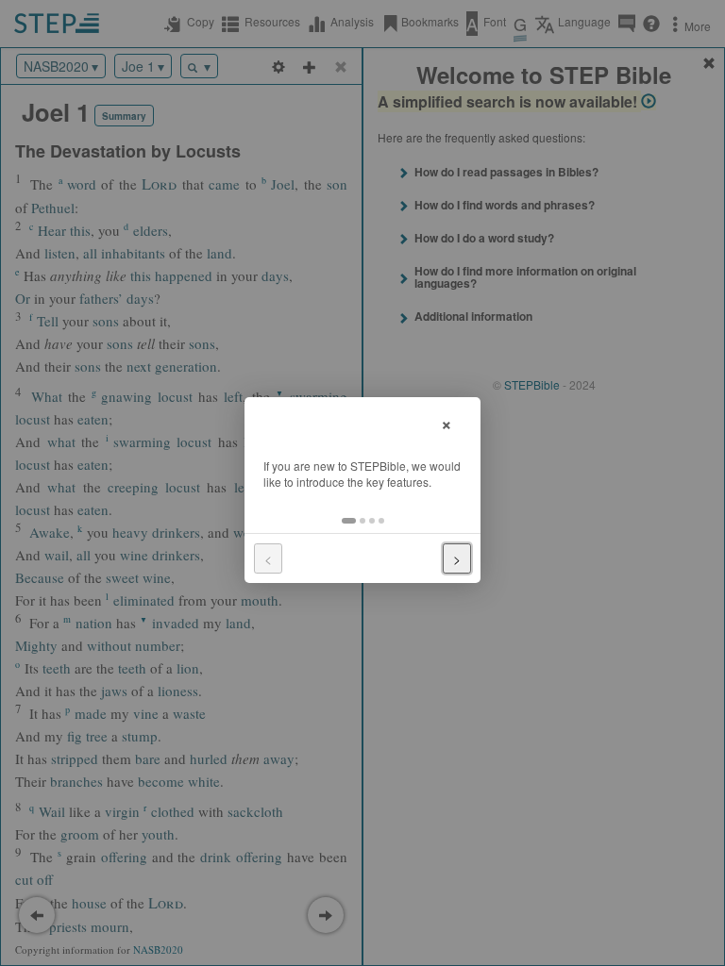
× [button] (446, 422)
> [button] (457, 558)
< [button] (268, 558)
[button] (349, 521)
